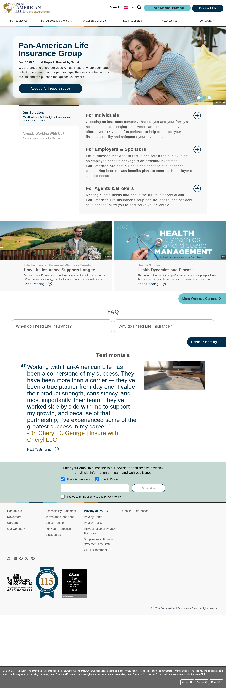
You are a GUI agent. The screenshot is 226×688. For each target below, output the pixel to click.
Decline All (201, 682)
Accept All (187, 682)
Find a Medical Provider (167, 8)
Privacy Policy (93, 522)
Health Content (110, 479)
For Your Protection (58, 528)
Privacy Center (93, 517)
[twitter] (27, 558)
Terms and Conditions (59, 517)
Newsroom (14, 517)
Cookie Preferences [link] (135, 511)
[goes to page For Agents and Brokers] (197, 196)
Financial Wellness (78, 479)
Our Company (16, 528)
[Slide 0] (199, 98)
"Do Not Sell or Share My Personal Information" (179, 674)
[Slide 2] (209, 98)
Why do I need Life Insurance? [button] (145, 326)
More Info (216, 682)
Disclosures (53, 534)
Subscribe (148, 488)
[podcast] (33, 558)
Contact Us (207, 8)
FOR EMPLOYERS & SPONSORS (56, 21)
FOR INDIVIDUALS (18, 21)
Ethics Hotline (54, 522)
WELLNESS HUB (169, 21)
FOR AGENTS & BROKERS (94, 21)
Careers (12, 522)
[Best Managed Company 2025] (21, 583)
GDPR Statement (95, 550)
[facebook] (21, 558)
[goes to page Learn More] (197, 125)
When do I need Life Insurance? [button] (44, 326)
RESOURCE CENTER (132, 21)
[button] (129, 7)
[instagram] (9, 558)
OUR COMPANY (207, 21)
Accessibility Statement (60, 511)
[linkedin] (15, 558)
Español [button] (114, 7)
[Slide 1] (204, 98)
